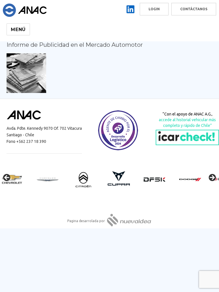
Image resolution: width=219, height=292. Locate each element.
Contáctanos (193, 9)
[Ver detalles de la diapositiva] (17, 179)
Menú (18, 29)
